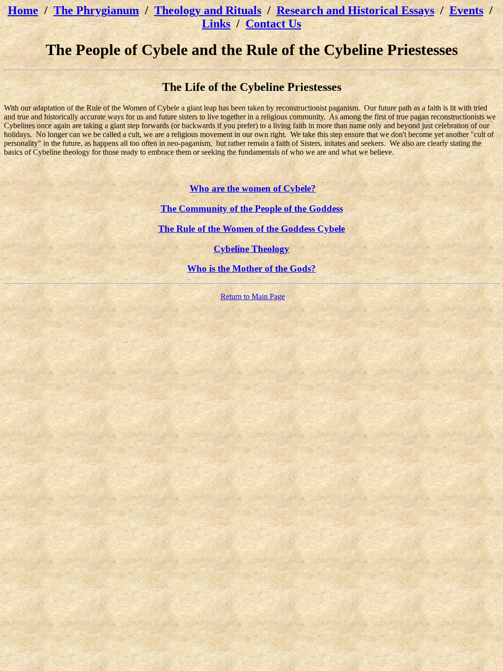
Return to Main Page (253, 296)
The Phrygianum (96, 10)
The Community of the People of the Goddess (252, 208)
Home (23, 10)
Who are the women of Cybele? (253, 188)
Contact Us (273, 23)
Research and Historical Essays (355, 10)
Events (466, 10)
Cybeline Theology (251, 249)
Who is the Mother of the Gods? (251, 268)
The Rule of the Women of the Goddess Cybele (251, 229)
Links (216, 23)
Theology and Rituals (207, 10)
